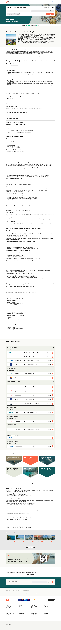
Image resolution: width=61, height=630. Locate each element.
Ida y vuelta (9, 7)
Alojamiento (20, 605)
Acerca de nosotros (8, 614)
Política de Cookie (33, 614)
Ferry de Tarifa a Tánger (14, 65)
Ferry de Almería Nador (11, 349)
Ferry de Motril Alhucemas (11, 418)
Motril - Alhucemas (39, 108)
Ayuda (44, 607)
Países (7, 605)
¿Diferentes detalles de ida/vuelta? (21, 7)
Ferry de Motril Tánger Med (11, 409)
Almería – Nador (12, 219)
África (11, 29)
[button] (30, 347)
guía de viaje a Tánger (24, 491)
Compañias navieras (9, 606)
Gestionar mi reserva (34, 606)
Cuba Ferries (45, 614)
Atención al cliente (46, 606)
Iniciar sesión (33, 605)
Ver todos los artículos (30, 547)
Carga (19, 606)
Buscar (50, 14)
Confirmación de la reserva (34, 607)
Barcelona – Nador (19, 219)
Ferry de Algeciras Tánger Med (12, 383)
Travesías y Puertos (8, 607)
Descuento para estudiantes (9, 618)
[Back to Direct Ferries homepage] (11, 2)
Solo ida (14, 7)
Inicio (7, 29)
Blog (44, 605)
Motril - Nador (33, 108)
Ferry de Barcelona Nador (11, 443)
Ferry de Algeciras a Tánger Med (16, 60)
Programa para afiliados (22, 614)
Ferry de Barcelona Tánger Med (12, 435)
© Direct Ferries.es (8, 624)
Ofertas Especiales (8, 608)
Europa (51, 35)
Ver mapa (11, 343)
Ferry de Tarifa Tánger (10, 370)
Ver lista (7, 343)
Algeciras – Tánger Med (29, 218)
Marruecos (16, 29)
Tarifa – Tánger (23, 218)
